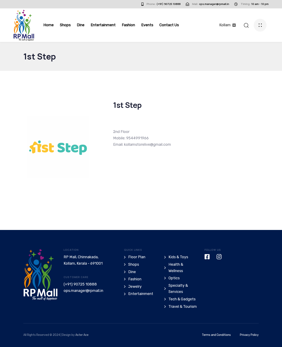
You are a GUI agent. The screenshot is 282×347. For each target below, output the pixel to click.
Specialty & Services (178, 288)
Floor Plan (136, 257)
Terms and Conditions (216, 335)
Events (147, 25)
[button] (227, 25)
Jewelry (135, 286)
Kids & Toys (178, 257)
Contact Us (169, 25)
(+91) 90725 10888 (80, 284)
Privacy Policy (249, 335)
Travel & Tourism (182, 306)
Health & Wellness (175, 267)
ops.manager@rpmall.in (83, 290)
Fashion (128, 25)
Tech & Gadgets (182, 299)
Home (48, 25)
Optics (174, 278)
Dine (80, 25)
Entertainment (103, 25)
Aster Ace (82, 335)
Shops (65, 25)
